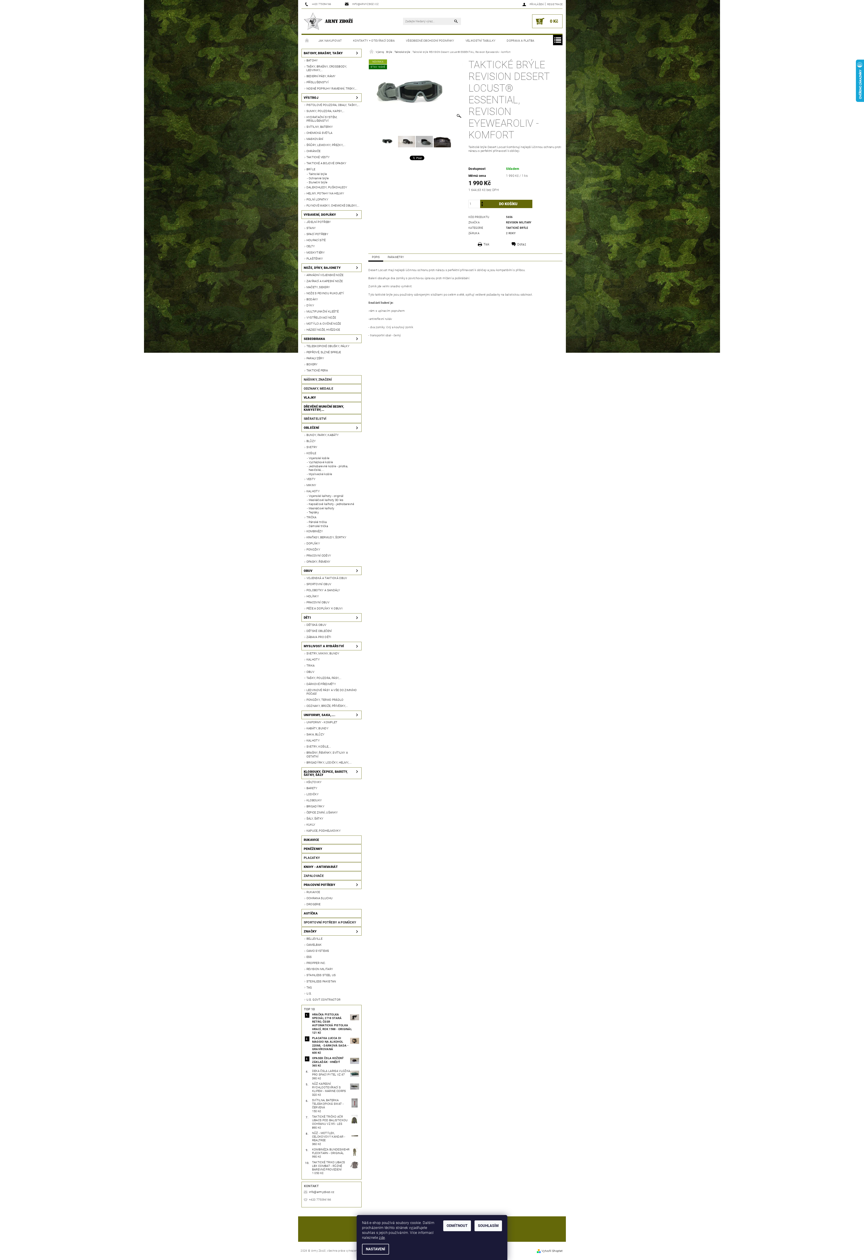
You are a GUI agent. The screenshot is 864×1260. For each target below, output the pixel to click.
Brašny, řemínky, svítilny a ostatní (327, 754)
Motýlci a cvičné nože (323, 323)
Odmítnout (457, 1226)
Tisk (486, 244)
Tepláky (314, 512)
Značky (310, 931)
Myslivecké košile (320, 474)
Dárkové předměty (321, 684)
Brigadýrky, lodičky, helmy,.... (329, 762)
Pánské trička (318, 522)
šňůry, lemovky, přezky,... (325, 145)
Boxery (312, 364)
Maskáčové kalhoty (321, 508)
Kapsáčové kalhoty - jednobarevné (331, 504)
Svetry (311, 447)
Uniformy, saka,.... (319, 715)
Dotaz (521, 244)
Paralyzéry (315, 358)
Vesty (311, 479)
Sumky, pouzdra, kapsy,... (325, 111)
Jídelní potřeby (318, 222)
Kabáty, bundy (317, 728)
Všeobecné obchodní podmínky (430, 40)
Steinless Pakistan (321, 981)
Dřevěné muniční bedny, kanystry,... (324, 408)
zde (382, 1237)
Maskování (314, 139)
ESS (309, 957)
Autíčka (311, 913)
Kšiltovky (314, 782)
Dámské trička (318, 526)
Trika (310, 665)
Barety (311, 788)
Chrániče (313, 151)
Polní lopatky (317, 199)
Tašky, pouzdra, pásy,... (324, 678)
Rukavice (311, 840)
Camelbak (314, 944)
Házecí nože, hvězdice (323, 329)
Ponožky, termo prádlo (325, 699)
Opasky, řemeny (318, 561)
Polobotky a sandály (323, 590)
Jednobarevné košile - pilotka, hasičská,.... (328, 468)
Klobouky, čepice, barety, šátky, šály (326, 773)
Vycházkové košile (321, 462)
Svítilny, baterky (319, 126)
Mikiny (311, 485)
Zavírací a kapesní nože (324, 281)
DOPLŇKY (313, 543)
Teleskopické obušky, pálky (327, 346)
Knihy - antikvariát (321, 867)
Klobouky (314, 800)
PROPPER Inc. (316, 963)
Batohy (312, 60)
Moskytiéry (315, 252)
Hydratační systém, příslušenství (321, 118)
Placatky (312, 858)
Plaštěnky (314, 258)
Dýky (310, 305)
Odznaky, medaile (318, 388)
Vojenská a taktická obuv (326, 578)
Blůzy (311, 441)
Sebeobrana (314, 339)
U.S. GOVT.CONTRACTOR (323, 999)
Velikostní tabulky (481, 40)
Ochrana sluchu (319, 898)
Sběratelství (315, 418)
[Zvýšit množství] (482, 202)
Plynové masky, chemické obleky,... (333, 205)
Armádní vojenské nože (325, 275)
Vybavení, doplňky (320, 214)
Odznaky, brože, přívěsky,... (327, 705)
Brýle (310, 169)
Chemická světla (319, 133)
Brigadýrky (315, 806)
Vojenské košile (319, 458)
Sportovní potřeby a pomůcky (330, 922)
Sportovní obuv (318, 584)
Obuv (308, 571)
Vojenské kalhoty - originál (326, 496)
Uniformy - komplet (322, 722)
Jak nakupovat (330, 40)
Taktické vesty (318, 157)
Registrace (554, 4)
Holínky (312, 596)
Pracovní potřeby (319, 885)
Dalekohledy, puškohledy (326, 187)
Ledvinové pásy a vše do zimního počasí (331, 691)
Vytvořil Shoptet (552, 1251)
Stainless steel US (321, 975)
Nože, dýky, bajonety (322, 268)
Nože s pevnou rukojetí (325, 293)
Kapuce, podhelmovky (323, 830)
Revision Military (319, 969)
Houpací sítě (316, 240)
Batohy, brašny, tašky (323, 53)
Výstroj (311, 97)
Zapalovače (314, 876)
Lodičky (312, 794)
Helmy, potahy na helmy (325, 193)
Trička (311, 517)
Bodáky (312, 299)
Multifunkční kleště (322, 311)
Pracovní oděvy (318, 555)
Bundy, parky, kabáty (322, 435)
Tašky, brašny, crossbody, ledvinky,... (326, 68)
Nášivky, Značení (318, 379)
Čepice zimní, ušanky (322, 812)
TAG (309, 987)
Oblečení (311, 427)
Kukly (310, 824)
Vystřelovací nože (321, 317)
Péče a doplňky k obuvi (324, 608)
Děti (307, 617)
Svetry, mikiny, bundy (323, 653)
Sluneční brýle (318, 182)
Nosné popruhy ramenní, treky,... (331, 88)
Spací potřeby (317, 234)
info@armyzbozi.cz (321, 1192)
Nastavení (375, 1249)
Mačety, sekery (318, 287)
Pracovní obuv (317, 602)
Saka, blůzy (315, 734)
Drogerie (313, 904)
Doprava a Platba (520, 40)
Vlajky (310, 397)
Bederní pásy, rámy (321, 76)
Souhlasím (488, 1226)
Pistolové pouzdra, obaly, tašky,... (333, 105)
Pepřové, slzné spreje (323, 352)
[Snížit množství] (482, 206)
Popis (376, 257)
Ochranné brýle (319, 178)
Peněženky (313, 849)
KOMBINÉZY (314, 531)
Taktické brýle (318, 174)
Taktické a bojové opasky (326, 163)
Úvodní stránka (307, 41)
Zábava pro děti (318, 637)
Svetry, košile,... (318, 746)
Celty (310, 246)
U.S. (309, 993)
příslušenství (317, 82)
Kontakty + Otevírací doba (374, 40)
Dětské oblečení (319, 631)
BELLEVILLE (314, 938)
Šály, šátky (315, 818)
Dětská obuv (316, 625)
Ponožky (313, 549)
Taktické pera (317, 370)
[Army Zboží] (328, 21)
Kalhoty (313, 491)
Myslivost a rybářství (324, 646)
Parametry (396, 257)
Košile (311, 453)
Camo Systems (317, 950)
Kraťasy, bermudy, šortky (326, 537)
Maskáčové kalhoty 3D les (326, 500)
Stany (311, 228)
